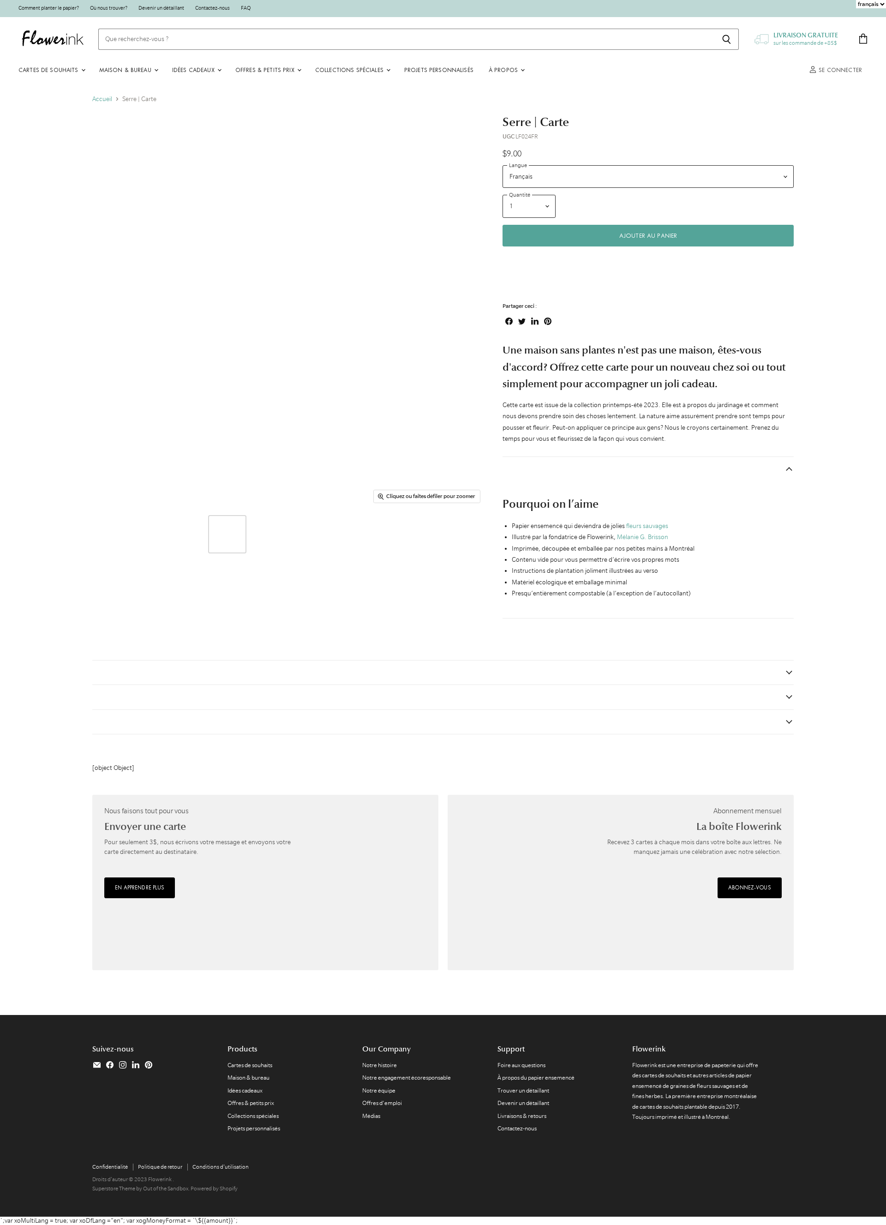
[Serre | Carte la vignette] (109, 534)
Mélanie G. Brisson (642, 536)
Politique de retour (160, 1167)
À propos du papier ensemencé (536, 1077)
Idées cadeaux (194, 69)
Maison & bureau (126, 69)
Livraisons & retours (521, 1115)
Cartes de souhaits (49, 69)
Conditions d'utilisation (220, 1167)
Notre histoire (379, 1065)
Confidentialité (110, 1167)
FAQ (246, 8)
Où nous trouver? (108, 8)
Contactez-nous (212, 8)
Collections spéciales (350, 69)
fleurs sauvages (647, 525)
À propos (504, 69)
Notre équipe (378, 1090)
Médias (371, 1115)
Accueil (102, 98)
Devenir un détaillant (161, 8)
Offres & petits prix (265, 69)
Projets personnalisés (438, 69)
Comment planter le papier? (48, 8)
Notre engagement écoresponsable (406, 1077)
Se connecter (839, 69)
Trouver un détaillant (523, 1090)
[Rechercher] (726, 39)
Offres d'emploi (382, 1102)
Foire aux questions (521, 1065)
